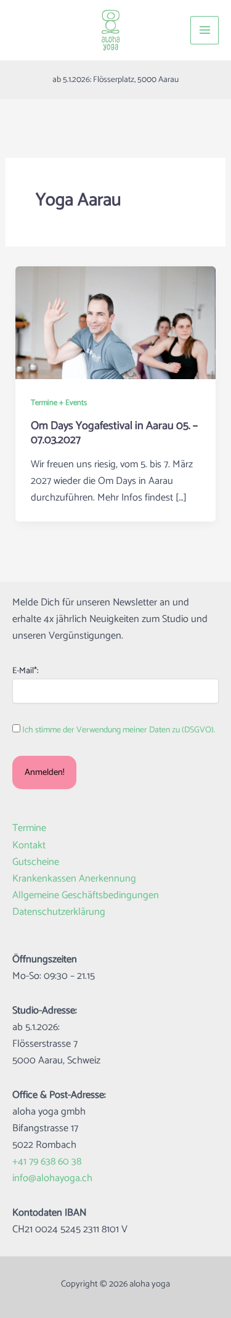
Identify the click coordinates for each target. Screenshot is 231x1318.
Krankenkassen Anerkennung (74, 878)
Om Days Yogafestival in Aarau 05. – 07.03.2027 (114, 433)
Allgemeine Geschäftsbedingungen (85, 895)
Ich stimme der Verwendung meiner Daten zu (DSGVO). (118, 730)
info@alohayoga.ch (52, 1178)
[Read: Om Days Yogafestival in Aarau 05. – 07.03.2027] (115, 322)
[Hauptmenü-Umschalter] (204, 30)
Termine (29, 828)
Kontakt (29, 845)
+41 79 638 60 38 (46, 1161)
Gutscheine (35, 862)
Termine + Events (59, 402)
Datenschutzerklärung (58, 912)
